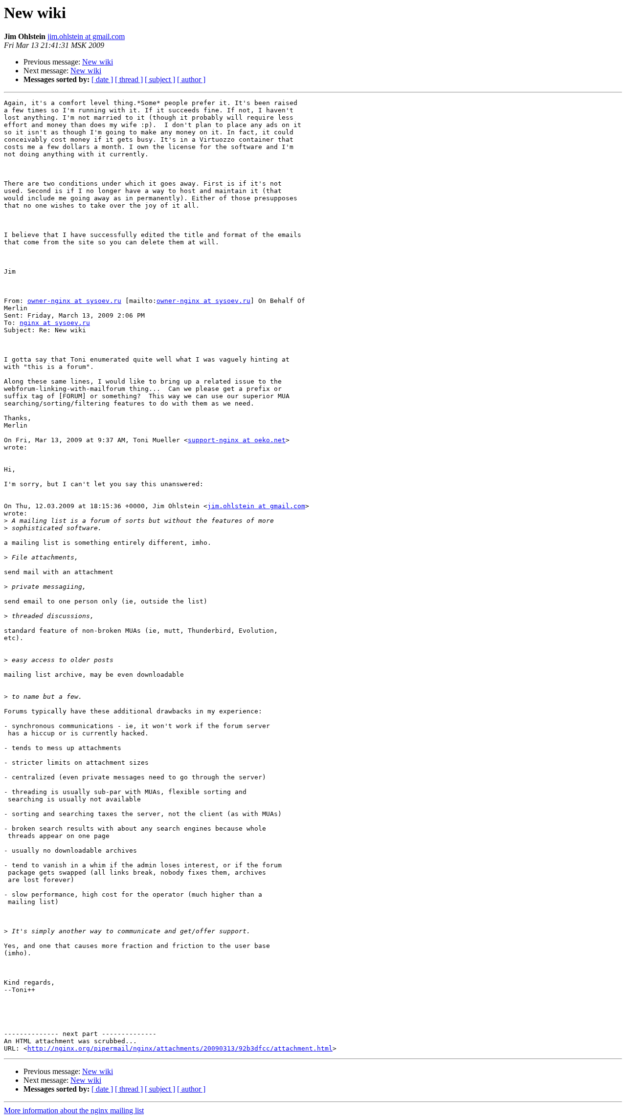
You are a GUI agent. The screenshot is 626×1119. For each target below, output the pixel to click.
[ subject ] (160, 79)
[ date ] (102, 79)
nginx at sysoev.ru (55, 322)
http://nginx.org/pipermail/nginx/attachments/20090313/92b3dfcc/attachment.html (180, 1048)
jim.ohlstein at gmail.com (86, 36)
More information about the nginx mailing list (74, 1110)
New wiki (97, 62)
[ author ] (191, 79)
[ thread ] (129, 79)
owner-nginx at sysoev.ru (74, 300)
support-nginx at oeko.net (237, 440)
